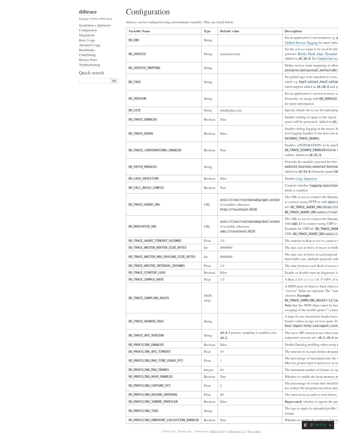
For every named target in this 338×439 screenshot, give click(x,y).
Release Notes (88, 59)
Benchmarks (87, 50)
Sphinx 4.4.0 (216, 431)
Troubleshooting (89, 64)
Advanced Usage (89, 45)
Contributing (87, 54)
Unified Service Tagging (301, 42)
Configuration (88, 30)
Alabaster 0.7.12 (236, 431)
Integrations (87, 35)
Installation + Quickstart (95, 25)
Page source (254, 431)
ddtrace (88, 11)
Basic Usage (87, 40)
